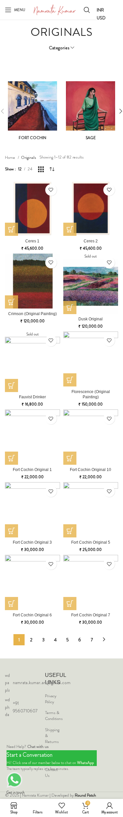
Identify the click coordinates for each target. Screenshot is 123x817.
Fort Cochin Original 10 (90, 469)
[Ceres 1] (32, 208)
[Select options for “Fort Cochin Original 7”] (69, 603)
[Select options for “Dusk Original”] (69, 307)
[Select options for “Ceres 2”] (69, 229)
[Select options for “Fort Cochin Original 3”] (11, 530)
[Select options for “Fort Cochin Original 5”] (69, 530)
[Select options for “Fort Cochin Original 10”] (69, 458)
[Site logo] (54, 9)
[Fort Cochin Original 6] (32, 582)
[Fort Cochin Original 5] (90, 509)
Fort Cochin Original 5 (90, 542)
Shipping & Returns (52, 736)
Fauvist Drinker (32, 397)
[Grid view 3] (41, 169)
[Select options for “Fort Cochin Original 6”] (11, 603)
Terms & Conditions (54, 716)
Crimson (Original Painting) (32, 313)
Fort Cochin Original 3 (32, 542)
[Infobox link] (32, 111)
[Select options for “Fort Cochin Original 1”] (11, 458)
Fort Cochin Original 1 (32, 469)
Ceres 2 (91, 241)
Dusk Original (90, 319)
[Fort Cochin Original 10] (90, 437)
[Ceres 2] (90, 208)
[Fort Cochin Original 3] (32, 509)
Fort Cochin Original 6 (32, 615)
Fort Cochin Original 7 (90, 615)
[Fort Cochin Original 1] (32, 437)
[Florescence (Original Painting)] (90, 359)
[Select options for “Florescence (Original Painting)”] (69, 379)
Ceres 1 (32, 241)
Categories (59, 47)
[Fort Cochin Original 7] (90, 582)
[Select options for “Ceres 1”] (11, 229)
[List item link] (6, 683)
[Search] (86, 9)
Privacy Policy (50, 699)
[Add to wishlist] (51, 190)
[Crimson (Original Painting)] (32, 281)
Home (10, 157)
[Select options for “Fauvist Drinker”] (11, 385)
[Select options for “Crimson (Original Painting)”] (11, 302)
